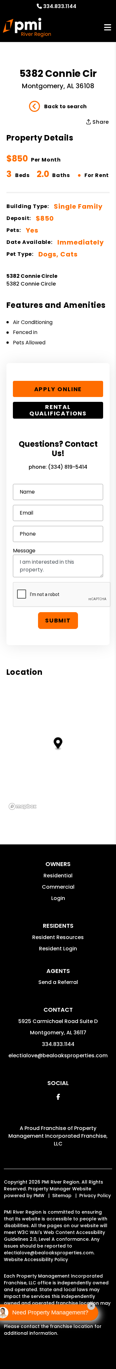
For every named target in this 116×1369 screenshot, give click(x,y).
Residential (58, 875)
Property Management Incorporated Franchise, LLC (58, 1135)
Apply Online (58, 389)
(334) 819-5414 (67, 467)
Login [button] (58, 898)
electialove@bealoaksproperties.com (58, 1055)
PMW (39, 1195)
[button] (58, 1097)
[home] (27, 27)
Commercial (58, 887)
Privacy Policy (95, 1195)
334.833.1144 (59, 6)
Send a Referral (58, 982)
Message (24, 550)
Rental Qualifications (58, 410)
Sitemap (62, 1195)
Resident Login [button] (58, 948)
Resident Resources (58, 937)
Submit (58, 620)
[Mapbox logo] (22, 806)
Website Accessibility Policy (36, 1259)
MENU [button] (107, 28)
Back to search (65, 106)
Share (100, 122)
